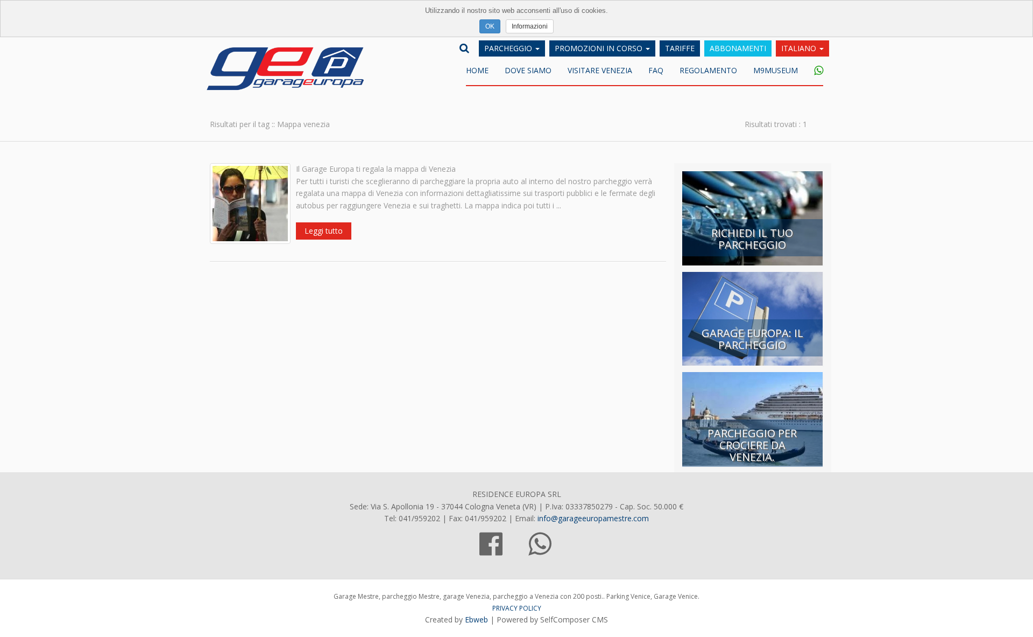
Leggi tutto (324, 231)
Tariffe (680, 48)
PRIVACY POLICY (516, 608)
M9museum (775, 70)
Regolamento (708, 70)
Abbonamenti (738, 48)
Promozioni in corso (600, 48)
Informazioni (530, 26)
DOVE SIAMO (528, 70)
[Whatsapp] (814, 71)
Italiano (799, 48)
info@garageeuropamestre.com (593, 518)
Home (477, 70)
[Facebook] (491, 549)
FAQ (655, 70)
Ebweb (476, 619)
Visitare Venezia (600, 70)
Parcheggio (509, 48)
